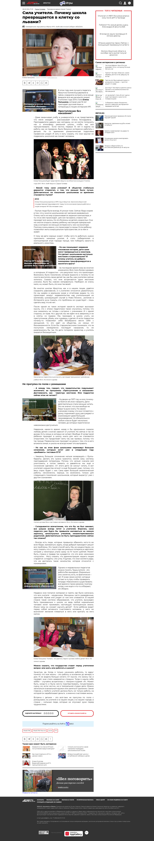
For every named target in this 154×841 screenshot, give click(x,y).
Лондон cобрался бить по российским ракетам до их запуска (117, 146)
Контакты (40, 800)
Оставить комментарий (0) (77, 713)
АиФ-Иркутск (52, 77)
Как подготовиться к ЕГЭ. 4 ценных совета (41, 755)
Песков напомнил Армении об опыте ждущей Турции (118, 116)
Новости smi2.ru (29, 793)
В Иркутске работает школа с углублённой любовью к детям (79, 755)
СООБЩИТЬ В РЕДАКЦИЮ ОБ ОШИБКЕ (49, 802)
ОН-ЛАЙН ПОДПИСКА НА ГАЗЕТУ (117, 800)
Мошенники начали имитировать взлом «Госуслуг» (116, 139)
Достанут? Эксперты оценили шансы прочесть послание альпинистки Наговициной (118, 89)
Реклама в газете (68, 800)
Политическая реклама (85, 800)
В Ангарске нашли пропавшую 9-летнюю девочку (113, 35)
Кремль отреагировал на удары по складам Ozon (117, 131)
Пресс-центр (100, 800)
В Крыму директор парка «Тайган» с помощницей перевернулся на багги (113, 44)
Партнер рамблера (56, 832)
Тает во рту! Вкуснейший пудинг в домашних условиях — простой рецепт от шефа (117, 82)
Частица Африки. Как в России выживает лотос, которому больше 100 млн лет (117, 67)
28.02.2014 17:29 (27, 9)
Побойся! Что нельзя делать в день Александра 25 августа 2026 (113, 26)
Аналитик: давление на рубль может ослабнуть (117, 124)
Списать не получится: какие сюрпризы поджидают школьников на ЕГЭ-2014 (78, 748)
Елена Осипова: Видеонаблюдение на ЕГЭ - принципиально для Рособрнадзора (36, 764)
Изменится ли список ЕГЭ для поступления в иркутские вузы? (43, 748)
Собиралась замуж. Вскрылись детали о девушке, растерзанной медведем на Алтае (116, 104)
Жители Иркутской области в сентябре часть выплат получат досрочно (114, 53)
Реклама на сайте (52, 800)
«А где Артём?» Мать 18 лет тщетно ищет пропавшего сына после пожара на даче (117, 97)
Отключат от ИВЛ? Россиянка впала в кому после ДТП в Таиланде (113, 17)
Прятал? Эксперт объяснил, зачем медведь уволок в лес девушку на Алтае (117, 74)
